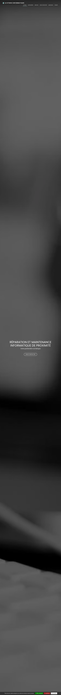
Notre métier (30, 5)
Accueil (24, 5)
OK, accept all (39, 693)
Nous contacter (43, 5)
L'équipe (56, 5)
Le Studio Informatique (14, 3)
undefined (47, 693)
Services (36, 5)
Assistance (50, 5)
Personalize (54, 693)
